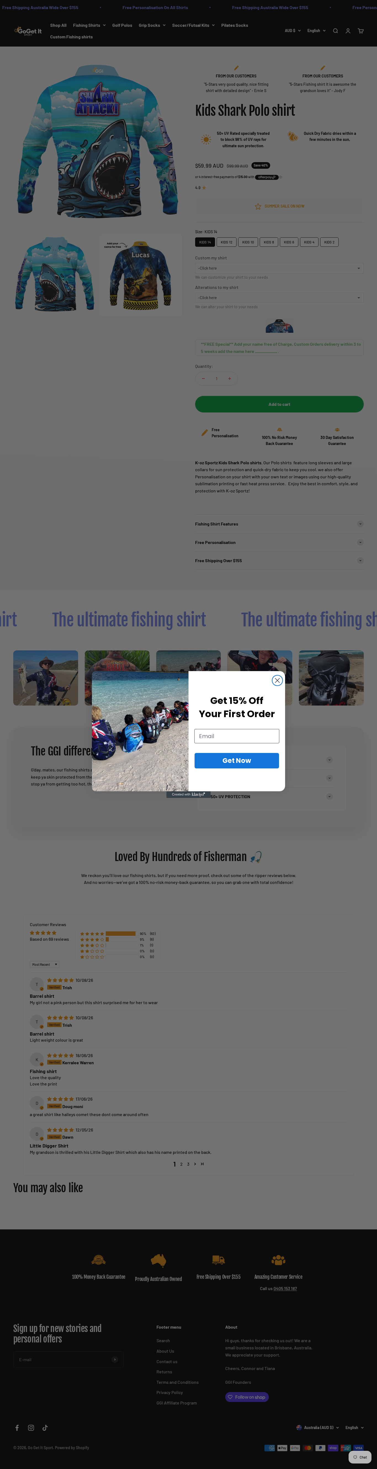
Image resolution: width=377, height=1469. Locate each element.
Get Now (236, 760)
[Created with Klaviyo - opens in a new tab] (188, 794)
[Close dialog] (277, 680)
